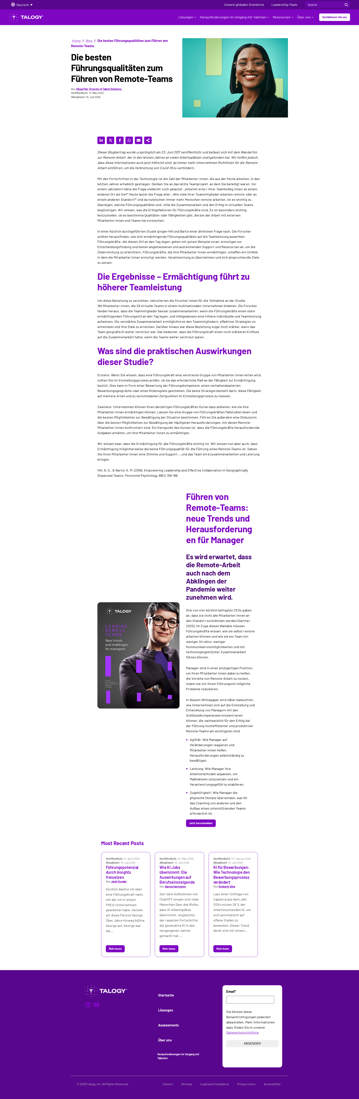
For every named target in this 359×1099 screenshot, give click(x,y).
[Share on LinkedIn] (101, 140)
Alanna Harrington (175, 886)
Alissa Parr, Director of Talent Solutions (99, 89)
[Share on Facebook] (120, 140)
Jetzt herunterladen (201, 823)
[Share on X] (110, 140)
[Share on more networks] (148, 140)
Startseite (166, 995)
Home (76, 41)
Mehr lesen (115, 948)
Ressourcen (282, 17)
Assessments (168, 1025)
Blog (89, 41)
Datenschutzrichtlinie (242, 1032)
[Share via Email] (138, 140)
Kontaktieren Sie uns (334, 17)
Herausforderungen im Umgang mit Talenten (233, 17)
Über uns (304, 17)
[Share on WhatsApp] (129, 140)
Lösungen (185, 17)
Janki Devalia (118, 881)
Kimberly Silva (227, 886)
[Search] (346, 4)
